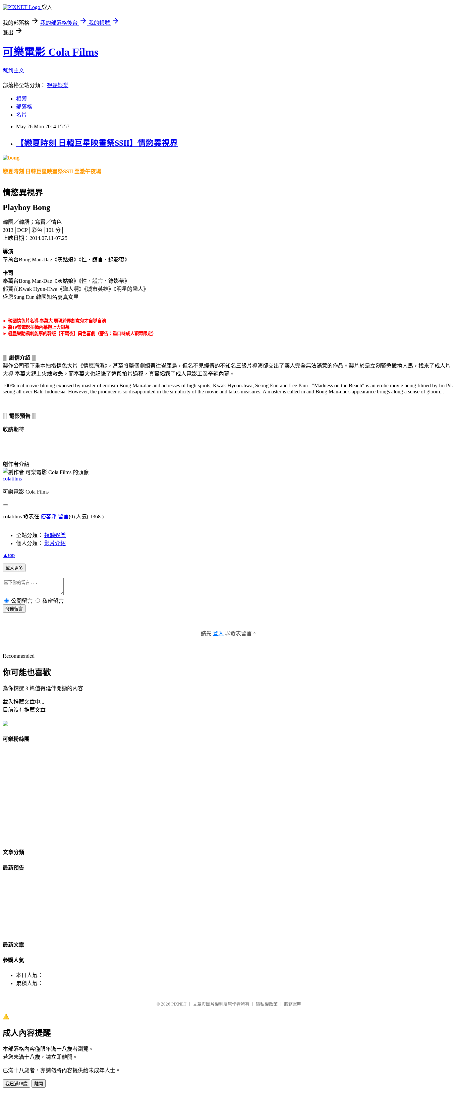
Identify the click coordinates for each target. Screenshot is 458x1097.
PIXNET (178, 1004)
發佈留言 (14, 608)
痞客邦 (49, 516)
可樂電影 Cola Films (50, 52)
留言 (63, 516)
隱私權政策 (267, 1004)
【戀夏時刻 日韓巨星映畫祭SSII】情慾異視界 (97, 143)
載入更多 (14, 568)
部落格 (24, 107)
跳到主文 (13, 70)
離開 (38, 1083)
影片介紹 (55, 543)
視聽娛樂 (57, 85)
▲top (9, 555)
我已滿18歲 (16, 1083)
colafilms (12, 478)
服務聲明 (292, 1004)
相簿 (21, 99)
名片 (21, 115)
